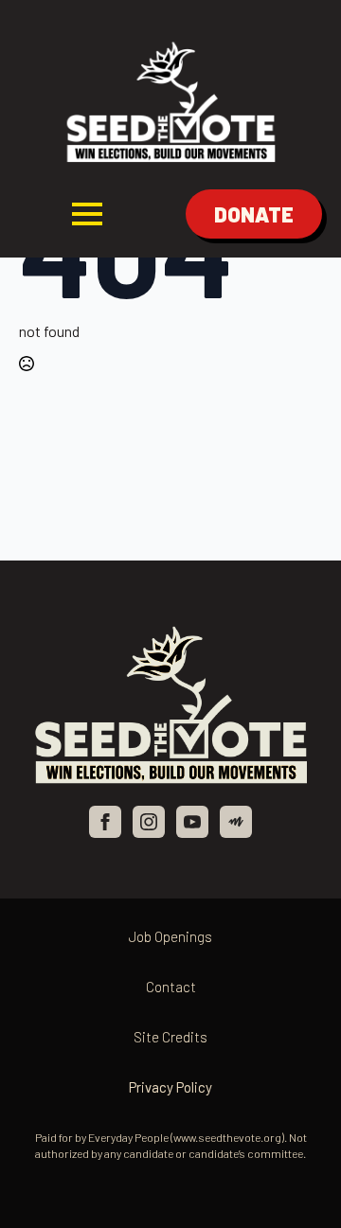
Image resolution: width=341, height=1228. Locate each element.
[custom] (236, 822)
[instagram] (149, 822)
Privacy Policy (170, 1086)
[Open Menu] (87, 214)
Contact (171, 986)
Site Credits (170, 1036)
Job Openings (170, 936)
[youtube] (192, 822)
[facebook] (105, 822)
